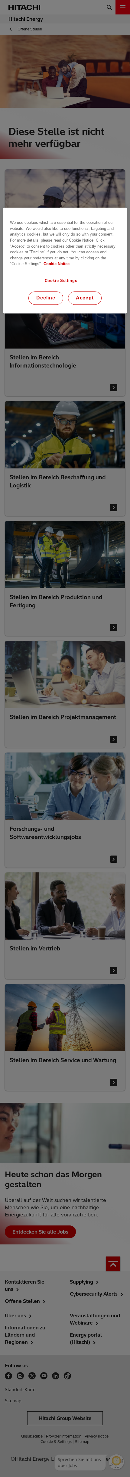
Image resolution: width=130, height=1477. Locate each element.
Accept (85, 297)
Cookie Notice (57, 264)
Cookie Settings (61, 280)
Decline (45, 297)
